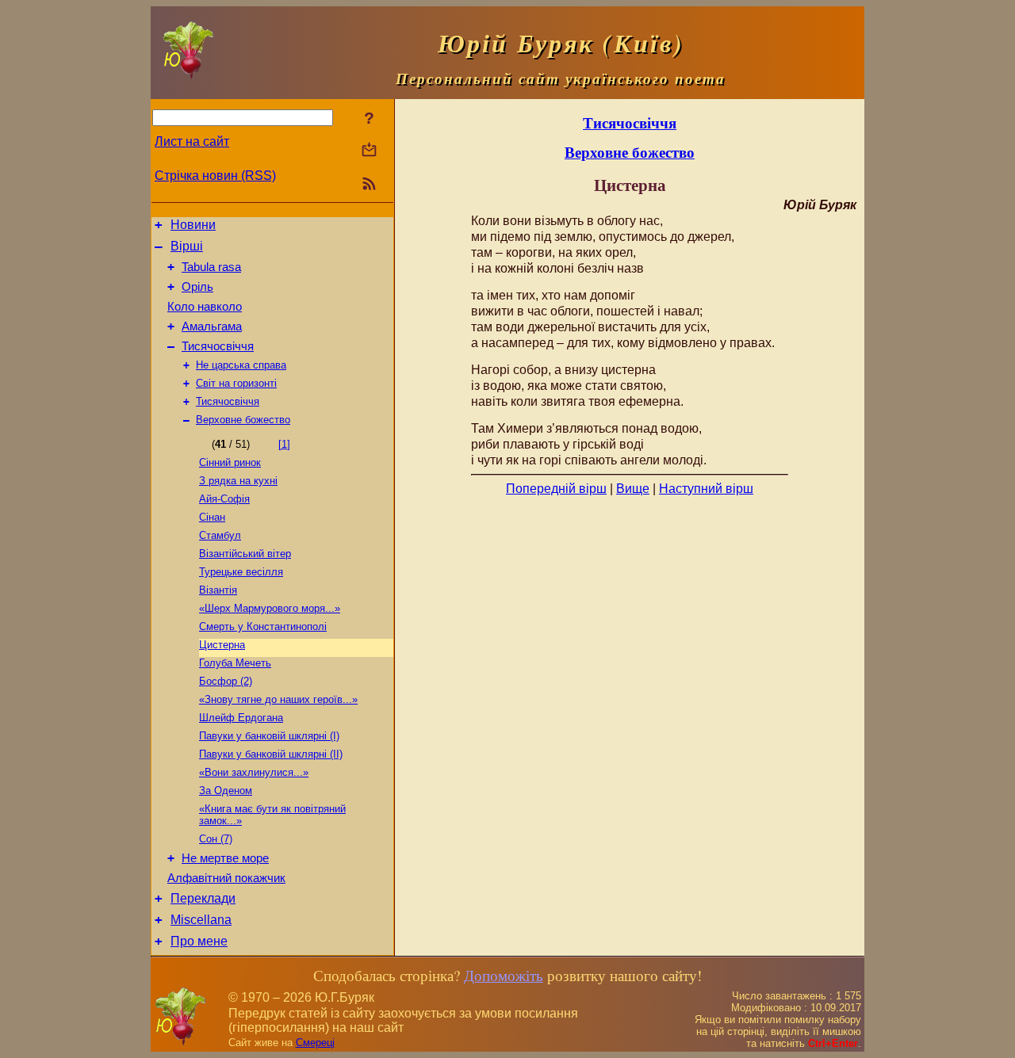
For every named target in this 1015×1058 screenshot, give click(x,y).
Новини (193, 224)
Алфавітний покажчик (226, 878)
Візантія (218, 590)
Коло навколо (204, 306)
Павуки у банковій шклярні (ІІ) (271, 754)
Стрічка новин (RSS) (215, 175)
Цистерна (222, 645)
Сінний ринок (230, 462)
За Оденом (225, 790)
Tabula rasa (211, 267)
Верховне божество (243, 420)
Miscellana (201, 919)
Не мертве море (225, 858)
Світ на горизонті (236, 383)
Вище (632, 488)
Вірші (186, 246)
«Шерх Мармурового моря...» (269, 608)
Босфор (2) (225, 681)
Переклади (203, 898)
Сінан (212, 517)
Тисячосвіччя (218, 346)
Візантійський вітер (245, 554)
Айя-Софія (224, 499)
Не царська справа (241, 365)
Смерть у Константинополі (263, 626)
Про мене (199, 941)
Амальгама (212, 326)
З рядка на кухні (238, 481)
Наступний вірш (706, 488)
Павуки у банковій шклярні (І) (269, 736)
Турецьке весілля (241, 572)
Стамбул (220, 535)
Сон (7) (215, 839)
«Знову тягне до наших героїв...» (278, 699)
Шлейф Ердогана (241, 718)
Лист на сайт (192, 141)
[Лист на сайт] (369, 151)
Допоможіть (503, 975)
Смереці (315, 1042)
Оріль (197, 287)
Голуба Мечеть (235, 663)
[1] (284, 444)
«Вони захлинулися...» (253, 772)
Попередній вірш (556, 488)
